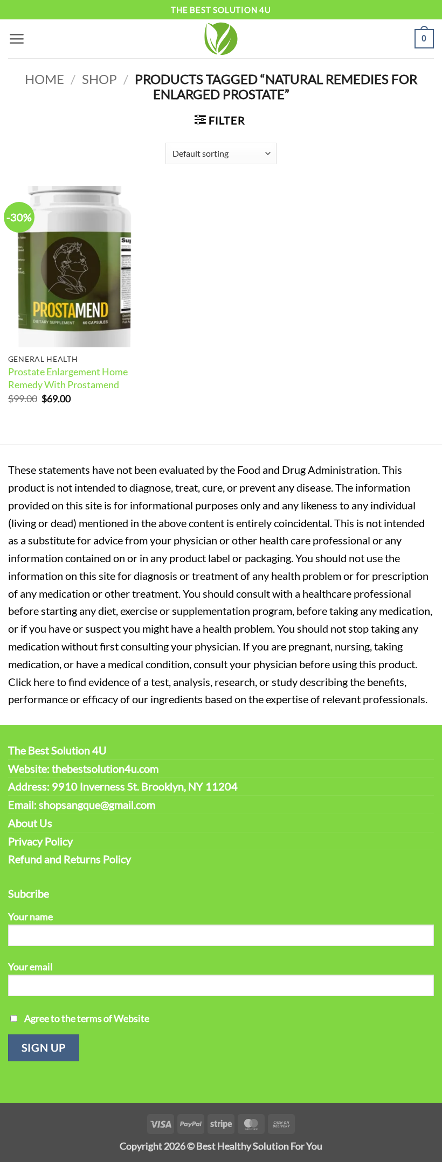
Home (44, 79)
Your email (30, 966)
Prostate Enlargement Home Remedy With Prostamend (68, 378)
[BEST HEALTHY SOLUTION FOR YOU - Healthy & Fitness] (221, 38)
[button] (16, 38)
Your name (30, 916)
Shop (99, 79)
